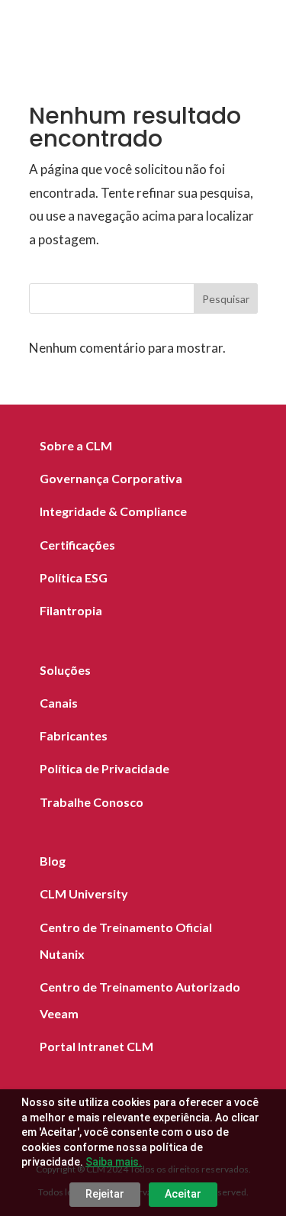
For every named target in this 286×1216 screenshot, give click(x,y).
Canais (59, 702)
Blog (53, 860)
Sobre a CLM (76, 445)
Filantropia (71, 610)
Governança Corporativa (111, 478)
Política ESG (74, 577)
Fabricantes (74, 735)
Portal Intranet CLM (96, 1046)
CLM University (84, 893)
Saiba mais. (113, 1162)
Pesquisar (225, 298)
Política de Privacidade (104, 768)
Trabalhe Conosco (91, 802)
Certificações (77, 544)
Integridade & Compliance (113, 511)
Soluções (65, 670)
